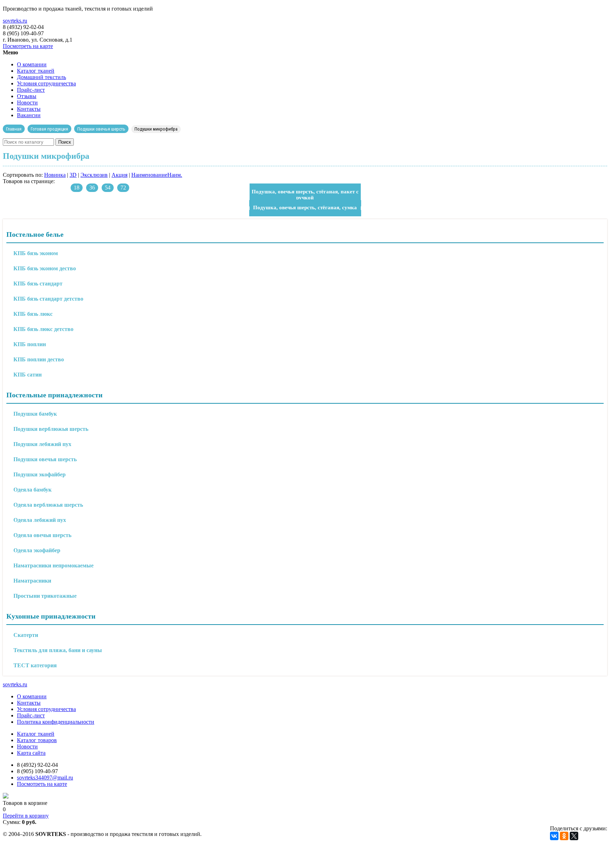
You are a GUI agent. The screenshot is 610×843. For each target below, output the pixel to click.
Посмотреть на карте (28, 46)
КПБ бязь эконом (35, 253)
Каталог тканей (35, 71)
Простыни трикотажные (45, 596)
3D (73, 175)
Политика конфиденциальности (55, 722)
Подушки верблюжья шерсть (50, 429)
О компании (32, 64)
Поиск (64, 142)
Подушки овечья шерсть (45, 459)
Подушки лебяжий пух (42, 444)
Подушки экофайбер (39, 474)
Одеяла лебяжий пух (39, 520)
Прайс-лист (31, 90)
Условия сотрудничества (46, 83)
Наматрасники (32, 581)
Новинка (55, 175)
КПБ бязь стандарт (37, 284)
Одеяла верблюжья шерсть (48, 505)
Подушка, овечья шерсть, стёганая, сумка (305, 207)
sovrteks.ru (15, 21)
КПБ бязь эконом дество (44, 268)
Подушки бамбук (35, 414)
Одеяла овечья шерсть (42, 535)
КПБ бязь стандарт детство (48, 299)
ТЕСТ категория (35, 665)
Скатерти (25, 635)
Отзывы (26, 96)
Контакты (29, 109)
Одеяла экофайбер (36, 550)
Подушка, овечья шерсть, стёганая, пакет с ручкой (305, 194)
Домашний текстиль (41, 77)
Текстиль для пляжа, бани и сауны (57, 650)
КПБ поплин (29, 344)
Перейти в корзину (26, 816)
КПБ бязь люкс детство (43, 329)
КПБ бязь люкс (33, 314)
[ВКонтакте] (554, 836)
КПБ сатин (27, 375)
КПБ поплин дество (38, 359)
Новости (27, 103)
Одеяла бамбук (32, 490)
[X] (574, 836)
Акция (119, 175)
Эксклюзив (94, 175)
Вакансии (29, 115)
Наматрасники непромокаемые (53, 565)
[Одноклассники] (564, 836)
